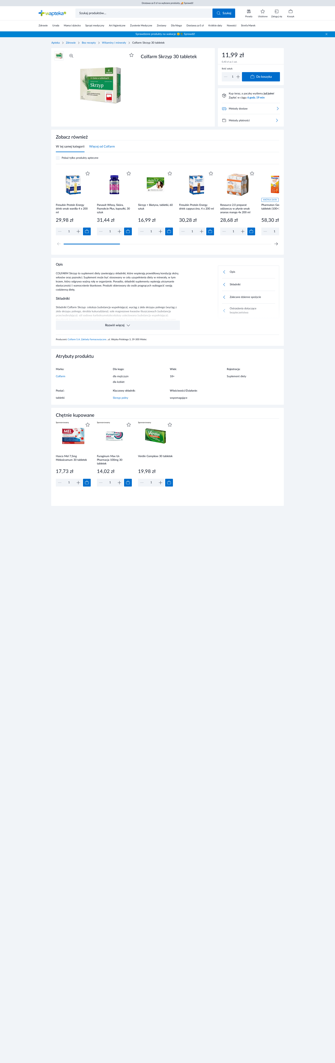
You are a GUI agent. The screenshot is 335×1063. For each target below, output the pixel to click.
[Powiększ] (71, 56)
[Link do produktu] (73, 202)
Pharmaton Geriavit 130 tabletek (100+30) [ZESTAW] (278, 207)
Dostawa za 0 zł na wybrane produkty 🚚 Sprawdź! (167, 3)
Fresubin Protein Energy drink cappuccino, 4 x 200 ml (196, 207)
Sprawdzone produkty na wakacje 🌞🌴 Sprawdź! (165, 34)
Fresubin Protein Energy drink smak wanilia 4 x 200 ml (72, 209)
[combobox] (144, 13)
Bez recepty (89, 42)
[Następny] (276, 244)
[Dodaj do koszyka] (87, 231)
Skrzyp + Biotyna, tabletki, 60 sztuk (155, 207)
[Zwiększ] (238, 77)
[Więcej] (277, 120)
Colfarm (60, 376)
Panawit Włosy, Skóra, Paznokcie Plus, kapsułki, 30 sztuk (113, 209)
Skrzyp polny (120, 398)
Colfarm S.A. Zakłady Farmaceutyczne (87, 339)
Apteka (55, 42)
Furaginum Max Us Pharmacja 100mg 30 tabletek (109, 460)
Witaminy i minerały (114, 42)
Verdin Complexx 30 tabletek (155, 456)
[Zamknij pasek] (326, 34)
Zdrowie (71, 42)
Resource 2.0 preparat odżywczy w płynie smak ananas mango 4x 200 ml (235, 209)
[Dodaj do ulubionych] (131, 55)
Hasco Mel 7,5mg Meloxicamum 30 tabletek (71, 458)
